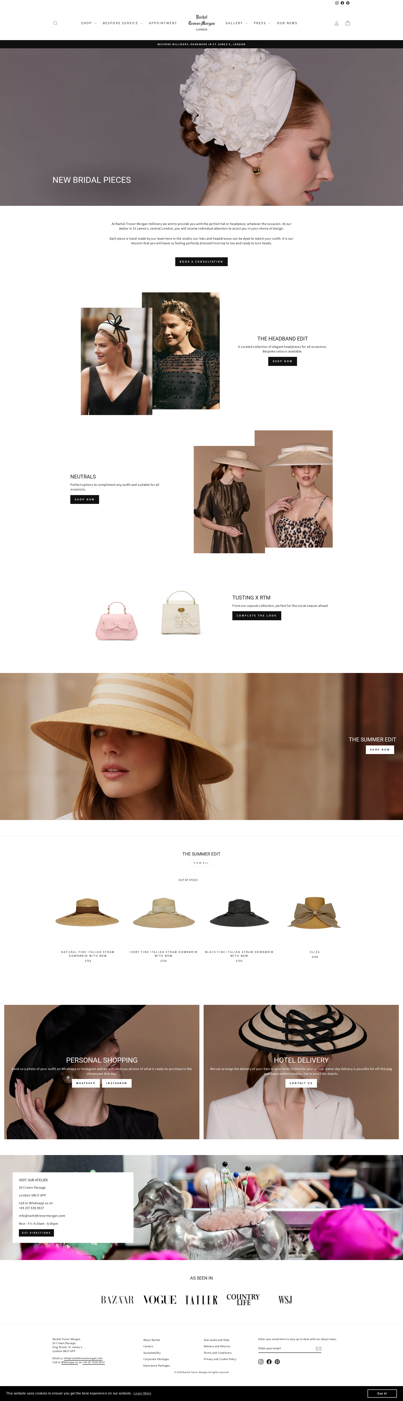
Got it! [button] (382, 1393)
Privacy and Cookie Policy (220, 1359)
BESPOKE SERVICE (121, 23)
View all (201, 863)
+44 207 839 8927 (31, 1208)
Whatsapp (86, 1083)
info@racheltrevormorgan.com (42, 1215)
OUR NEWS (287, 23)
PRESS (261, 23)
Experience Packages (156, 1366)
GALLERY (235, 23)
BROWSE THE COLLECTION (81, 191)
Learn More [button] (142, 1393)
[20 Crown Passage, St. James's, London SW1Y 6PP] (201, 1207)
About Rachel (151, 1340)
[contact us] (301, 1072)
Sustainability (152, 1353)
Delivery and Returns (217, 1346)
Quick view (88, 943)
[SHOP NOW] (201, 746)
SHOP (87, 23)
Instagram (116, 1083)
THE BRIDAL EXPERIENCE (140, 191)
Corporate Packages (156, 1359)
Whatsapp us (69, 1362)
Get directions (36, 1233)
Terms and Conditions (218, 1353)
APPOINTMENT (163, 23)
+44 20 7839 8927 (93, 1362)
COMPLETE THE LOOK (257, 616)
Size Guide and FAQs (217, 1340)
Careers (148, 1346)
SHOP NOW (283, 361)
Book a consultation (201, 262)
